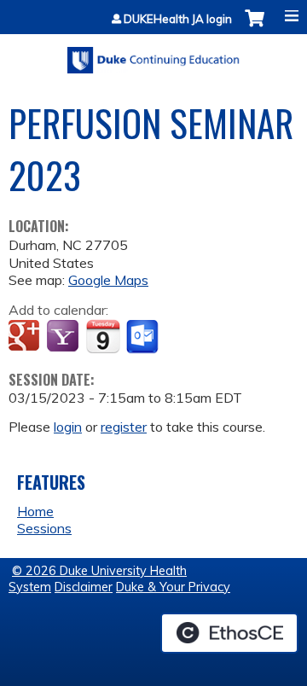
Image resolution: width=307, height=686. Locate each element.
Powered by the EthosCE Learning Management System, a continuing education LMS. (229, 633)
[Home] (153, 54)
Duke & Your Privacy (173, 587)
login (68, 426)
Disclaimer (84, 587)
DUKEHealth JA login (178, 19)
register (124, 426)
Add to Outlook (143, 337)
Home (35, 511)
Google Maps (108, 279)
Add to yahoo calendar (64, 337)
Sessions (44, 528)
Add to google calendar (26, 337)
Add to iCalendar (102, 336)
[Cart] (254, 27)
